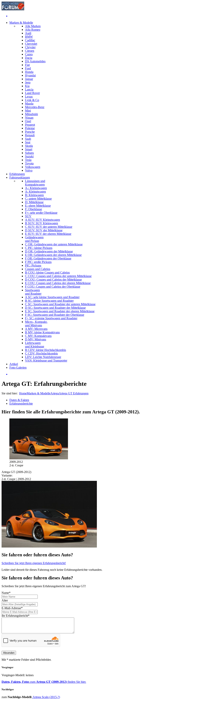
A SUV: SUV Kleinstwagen (42, 219)
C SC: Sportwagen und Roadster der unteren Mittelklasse (60, 304)
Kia (27, 86)
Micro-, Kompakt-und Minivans (36, 323)
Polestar (30, 128)
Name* (6, 592)
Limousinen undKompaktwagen (35, 182)
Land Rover (32, 93)
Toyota (29, 163)
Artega (54, 393)
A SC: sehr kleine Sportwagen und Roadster (52, 297)
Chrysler (30, 47)
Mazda (29, 103)
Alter (5, 600)
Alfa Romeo (32, 29)
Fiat (27, 64)
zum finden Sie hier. (44, 681)
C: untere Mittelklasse (38, 198)
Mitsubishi (31, 114)
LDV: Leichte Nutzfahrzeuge (43, 357)
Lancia (29, 89)
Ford (28, 68)
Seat (27, 142)
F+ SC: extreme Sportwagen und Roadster (51, 318)
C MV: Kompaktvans (38, 336)
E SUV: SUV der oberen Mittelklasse (48, 233)
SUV (28, 216)
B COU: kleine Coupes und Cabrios (47, 272)
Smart (28, 149)
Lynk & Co (32, 100)
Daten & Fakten (19, 400)
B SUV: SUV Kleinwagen (41, 223)
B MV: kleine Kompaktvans (42, 332)
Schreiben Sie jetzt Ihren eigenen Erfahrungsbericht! (34, 563)
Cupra (29, 54)
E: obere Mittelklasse (38, 205)
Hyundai (30, 75)
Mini (28, 110)
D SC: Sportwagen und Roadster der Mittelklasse (55, 307)
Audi (28, 33)
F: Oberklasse (33, 209)
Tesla (28, 160)
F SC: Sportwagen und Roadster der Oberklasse (54, 314)
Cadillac (30, 40)
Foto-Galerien (18, 367)
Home (23, 393)
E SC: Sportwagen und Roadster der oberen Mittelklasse (60, 311)
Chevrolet (31, 43)
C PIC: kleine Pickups (38, 248)
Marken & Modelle (21, 22)
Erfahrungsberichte (21, 403)
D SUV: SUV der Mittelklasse (43, 230)
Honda (29, 72)
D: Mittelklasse (34, 202)
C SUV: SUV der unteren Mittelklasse (48, 226)
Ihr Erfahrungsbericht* (15, 615)
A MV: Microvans (36, 328)
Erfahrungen (17, 174)
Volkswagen (32, 167)
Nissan (29, 117)
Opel (28, 121)
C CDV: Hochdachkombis (41, 353)
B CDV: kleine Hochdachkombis (45, 350)
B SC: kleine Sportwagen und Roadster (49, 300)
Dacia (28, 57)
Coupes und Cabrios (37, 269)
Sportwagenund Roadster (33, 291)
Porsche (30, 131)
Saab (28, 138)
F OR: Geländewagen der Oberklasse (48, 258)
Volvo (28, 170)
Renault (30, 135)
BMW (29, 36)
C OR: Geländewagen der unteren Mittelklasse (54, 244)
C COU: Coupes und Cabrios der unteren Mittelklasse (58, 276)
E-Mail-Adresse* (12, 608)
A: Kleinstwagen (35, 191)
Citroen (29, 50)
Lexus (29, 96)
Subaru (29, 152)
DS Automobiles (35, 61)
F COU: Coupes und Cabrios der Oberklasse (52, 286)
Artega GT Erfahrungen (73, 393)
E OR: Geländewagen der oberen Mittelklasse (53, 255)
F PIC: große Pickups (38, 262)
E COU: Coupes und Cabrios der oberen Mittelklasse (58, 283)
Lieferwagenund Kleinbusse (34, 344)
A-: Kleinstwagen (36, 188)
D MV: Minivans (35, 339)
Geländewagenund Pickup (34, 239)
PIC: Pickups (33, 265)
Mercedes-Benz (34, 107)
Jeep (27, 82)
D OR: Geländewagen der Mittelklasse (49, 251)
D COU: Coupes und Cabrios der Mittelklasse (53, 279)
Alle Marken (33, 26)
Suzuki (29, 156)
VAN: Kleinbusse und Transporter (46, 360)
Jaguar (29, 79)
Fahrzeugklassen (19, 177)
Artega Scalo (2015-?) (46, 697)
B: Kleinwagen (34, 195)
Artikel (13, 364)
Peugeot (30, 124)
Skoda (29, 145)
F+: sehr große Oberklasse (41, 212)
